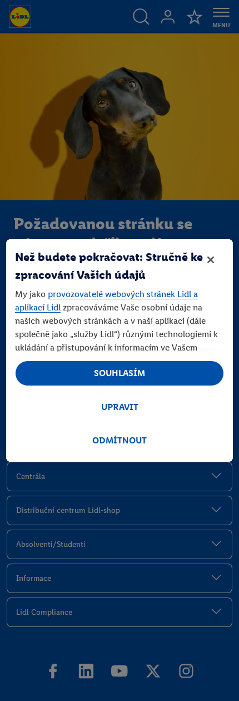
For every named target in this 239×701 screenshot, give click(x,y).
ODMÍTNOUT (119, 440)
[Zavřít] (211, 260)
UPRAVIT (119, 407)
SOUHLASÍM (119, 373)
